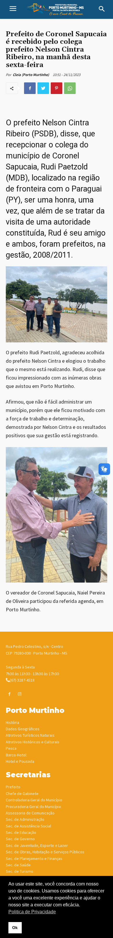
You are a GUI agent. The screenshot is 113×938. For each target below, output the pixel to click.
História (12, 722)
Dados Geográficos (22, 728)
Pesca (11, 748)
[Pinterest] (56, 88)
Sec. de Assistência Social (28, 826)
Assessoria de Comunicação (30, 813)
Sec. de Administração (25, 819)
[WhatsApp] (70, 88)
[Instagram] (19, 694)
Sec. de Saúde (18, 864)
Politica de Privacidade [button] (32, 911)
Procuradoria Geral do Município (33, 806)
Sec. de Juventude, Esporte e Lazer (37, 845)
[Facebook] (30, 88)
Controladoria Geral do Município (34, 800)
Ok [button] (15, 927)
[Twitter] (43, 88)
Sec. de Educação (21, 832)
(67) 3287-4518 (22, 680)
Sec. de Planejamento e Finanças (34, 858)
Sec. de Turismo (19, 871)
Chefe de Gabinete (22, 793)
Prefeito (13, 786)
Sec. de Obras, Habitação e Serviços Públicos (45, 851)
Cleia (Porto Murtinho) (31, 74)
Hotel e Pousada (20, 761)
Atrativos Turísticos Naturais (30, 735)
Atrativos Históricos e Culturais (32, 741)
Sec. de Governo (20, 838)
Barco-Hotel (16, 755)
